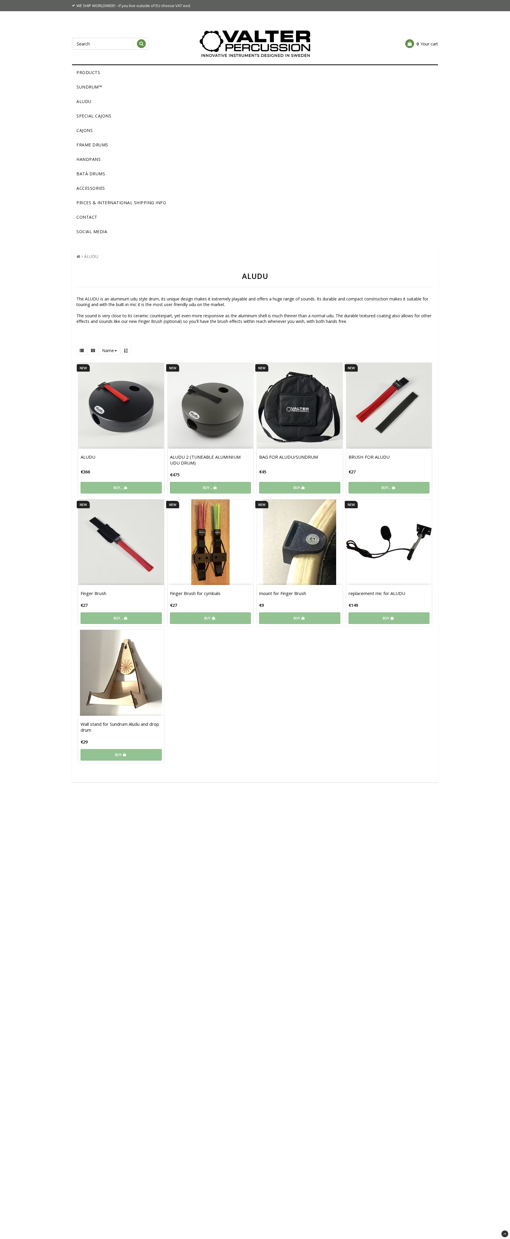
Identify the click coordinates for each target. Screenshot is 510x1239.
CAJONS (84, 130)
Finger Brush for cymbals (195, 593)
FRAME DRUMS (92, 145)
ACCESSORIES (90, 188)
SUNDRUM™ (89, 87)
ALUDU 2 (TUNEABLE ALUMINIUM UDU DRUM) (205, 460)
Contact (86, 217)
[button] (421, 43)
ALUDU (83, 101)
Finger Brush (93, 593)
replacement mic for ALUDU (377, 593)
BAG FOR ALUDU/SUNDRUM (288, 457)
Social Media (91, 231)
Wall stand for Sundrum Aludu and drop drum (120, 727)
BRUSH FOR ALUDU (369, 457)
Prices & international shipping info (121, 202)
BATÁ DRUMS (90, 173)
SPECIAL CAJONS (93, 116)
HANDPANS (88, 159)
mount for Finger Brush (282, 593)
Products (88, 72)
